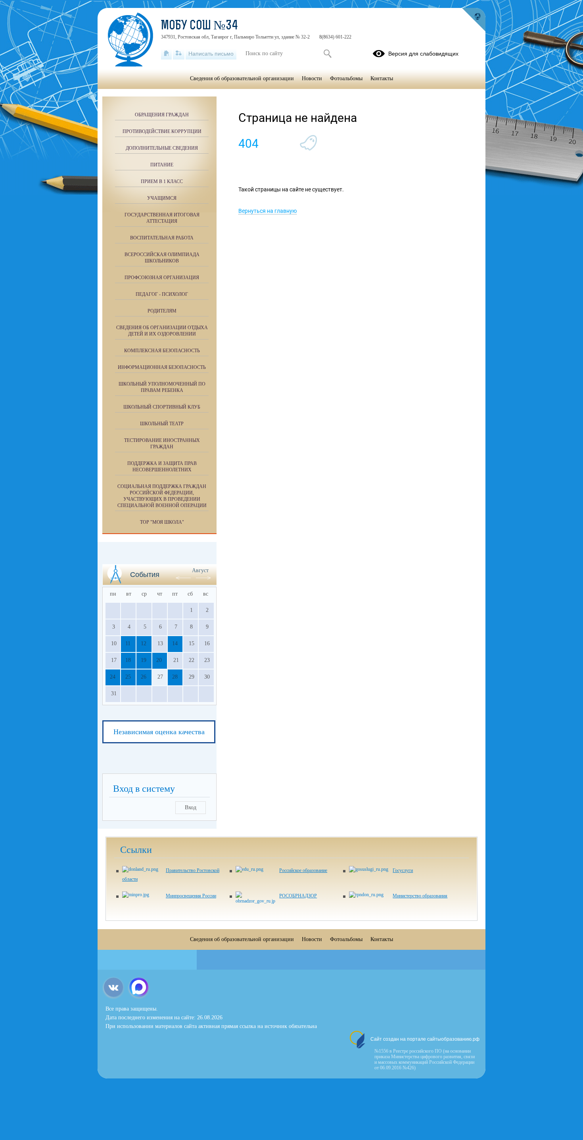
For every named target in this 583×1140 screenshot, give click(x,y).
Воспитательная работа (162, 238)
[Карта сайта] (178, 54)
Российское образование (303, 870)
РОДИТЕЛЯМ (162, 311)
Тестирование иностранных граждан (162, 443)
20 (159, 660)
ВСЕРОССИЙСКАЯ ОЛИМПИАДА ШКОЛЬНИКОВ (162, 258)
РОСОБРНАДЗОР (298, 896)
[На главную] (166, 54)
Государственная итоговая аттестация (162, 218)
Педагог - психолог (162, 294)
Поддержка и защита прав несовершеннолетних (162, 467)
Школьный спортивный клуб (161, 407)
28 (175, 677)
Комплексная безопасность (162, 350)
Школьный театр (162, 423)
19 (143, 660)
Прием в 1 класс (162, 181)
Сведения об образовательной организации (242, 78)
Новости (312, 78)
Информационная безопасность (162, 367)
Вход (190, 807)
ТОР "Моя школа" (162, 522)
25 (128, 677)
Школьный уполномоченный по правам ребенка (162, 387)
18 (128, 660)
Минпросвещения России (191, 896)
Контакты (381, 78)
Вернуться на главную (267, 211)
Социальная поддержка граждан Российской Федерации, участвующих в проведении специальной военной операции (162, 496)
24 (112, 677)
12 (143, 643)
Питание (161, 165)
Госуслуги (403, 870)
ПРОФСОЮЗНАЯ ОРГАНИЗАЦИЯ (162, 277)
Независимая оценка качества (159, 732)
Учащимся (161, 198)
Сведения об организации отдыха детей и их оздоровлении (162, 331)
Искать (327, 54)
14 (175, 643)
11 (127, 643)
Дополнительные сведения (162, 148)
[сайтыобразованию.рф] (473, 20)
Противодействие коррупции (162, 131)
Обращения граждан (162, 115)
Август (200, 570)
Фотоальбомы (346, 78)
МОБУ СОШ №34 (199, 26)
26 (143, 677)
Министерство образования (420, 896)
